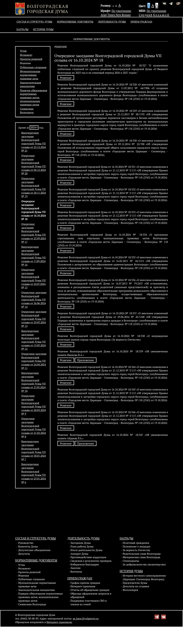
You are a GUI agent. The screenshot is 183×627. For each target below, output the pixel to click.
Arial (104, 15)
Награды (22, 29)
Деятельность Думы (112, 21)
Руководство (25, 542)
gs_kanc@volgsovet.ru (86, 618)
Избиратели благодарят (84, 564)
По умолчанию (121, 11)
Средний (145, 15)
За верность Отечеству (136, 550)
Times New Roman (119, 15)
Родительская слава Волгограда (142, 553)
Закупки (75, 568)
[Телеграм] (156, 616)
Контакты (76, 571)
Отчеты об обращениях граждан (89, 590)
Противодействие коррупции (88, 557)
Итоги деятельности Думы (86, 550)
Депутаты (24, 553)
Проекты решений (31, 59)
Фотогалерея (130, 590)
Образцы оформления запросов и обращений (90, 595)
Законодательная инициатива (36, 590)
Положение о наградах (136, 546)
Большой (161, 15)
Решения (25, 63)
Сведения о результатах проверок (90, 560)
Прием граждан (141, 21)
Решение (66, 78)
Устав (23, 50)
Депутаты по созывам (136, 586)
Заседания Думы (80, 542)
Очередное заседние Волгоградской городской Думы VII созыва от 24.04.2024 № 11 (33, 361)
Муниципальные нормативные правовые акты (30, 75)
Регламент (26, 55)
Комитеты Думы (28, 546)
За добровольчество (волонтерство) (144, 564)
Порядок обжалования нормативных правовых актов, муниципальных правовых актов (40, 597)
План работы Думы (82, 546)
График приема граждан (85, 582)
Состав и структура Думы (34, 21)
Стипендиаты (131, 560)
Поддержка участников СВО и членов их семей (88, 602)
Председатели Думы (135, 582)
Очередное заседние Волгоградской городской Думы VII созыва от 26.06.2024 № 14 (33, 299)
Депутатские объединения (34, 550)
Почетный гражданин (136, 542)
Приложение (85, 360)
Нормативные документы (75, 21)
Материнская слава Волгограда (141, 557)
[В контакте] (163, 616)
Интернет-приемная (82, 586)
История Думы (43, 29)
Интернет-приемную (59, 622)
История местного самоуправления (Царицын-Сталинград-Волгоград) (144, 577)
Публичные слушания (33, 67)
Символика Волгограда (32, 604)
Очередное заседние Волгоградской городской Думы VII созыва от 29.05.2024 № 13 (33, 319)
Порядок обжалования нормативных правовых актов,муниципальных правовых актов (33, 97)
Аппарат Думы (79, 553)
